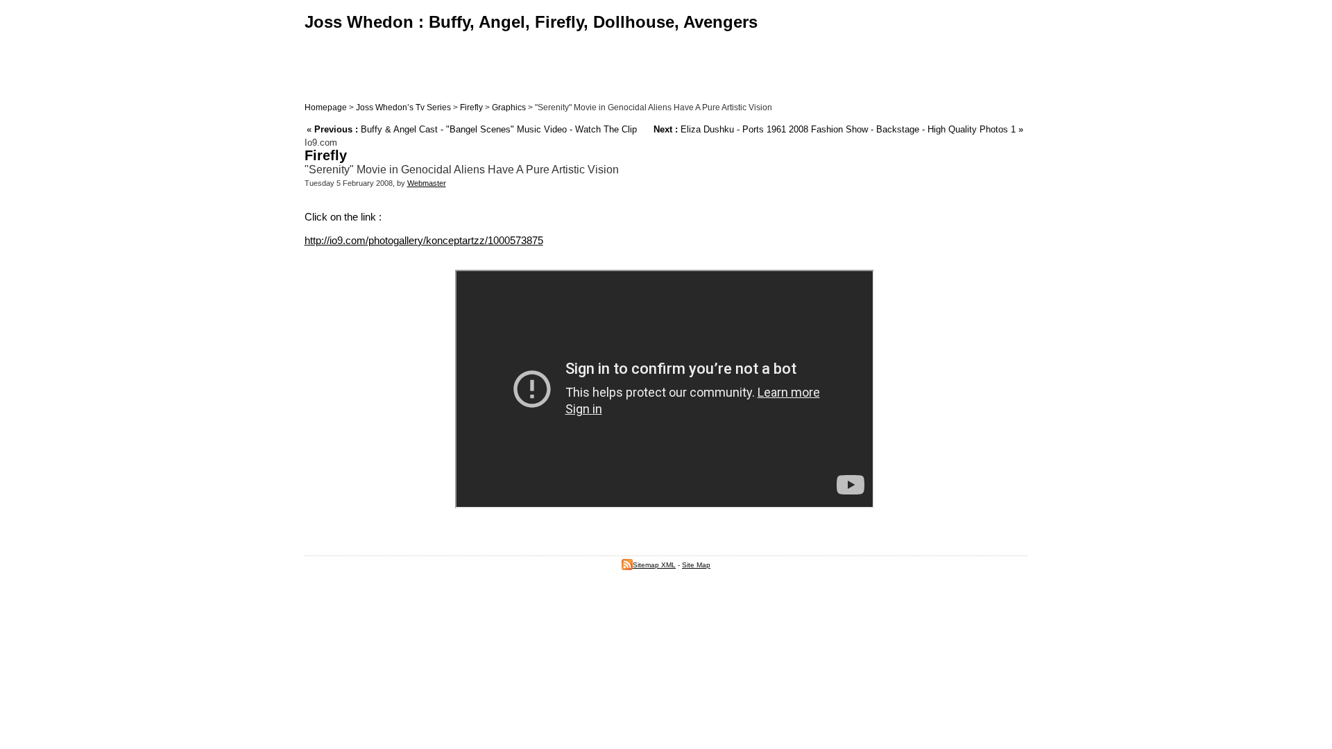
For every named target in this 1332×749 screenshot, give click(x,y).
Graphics (509, 107)
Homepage (326, 107)
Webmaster (426, 183)
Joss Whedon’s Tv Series (403, 107)
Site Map (696, 565)
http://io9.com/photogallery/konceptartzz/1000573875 (424, 240)
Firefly (471, 107)
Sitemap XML (654, 565)
